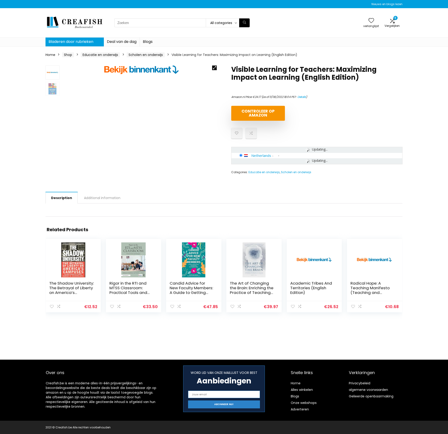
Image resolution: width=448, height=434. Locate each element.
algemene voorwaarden (368, 389)
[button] (214, 67)
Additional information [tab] (102, 198)
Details (302, 97)
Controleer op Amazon (258, 113)
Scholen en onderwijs (146, 54)
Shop (68, 54)
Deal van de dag (121, 41)
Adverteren (300, 409)
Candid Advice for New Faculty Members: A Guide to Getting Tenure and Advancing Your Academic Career (192, 292)
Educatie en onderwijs (100, 54)
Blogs (148, 41)
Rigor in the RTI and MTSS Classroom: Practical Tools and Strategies (128, 290)
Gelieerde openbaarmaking (371, 396)
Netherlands (261, 155)
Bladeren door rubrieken (71, 41)
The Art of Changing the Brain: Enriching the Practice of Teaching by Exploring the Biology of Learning (251, 292)
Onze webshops (304, 402)
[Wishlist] (371, 21)
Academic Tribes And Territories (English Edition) (311, 287)
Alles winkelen (302, 389)
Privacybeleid (359, 383)
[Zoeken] (244, 22)
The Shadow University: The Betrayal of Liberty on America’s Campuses (71, 290)
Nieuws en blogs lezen (386, 4)
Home (50, 54)
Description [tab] (61, 198)
